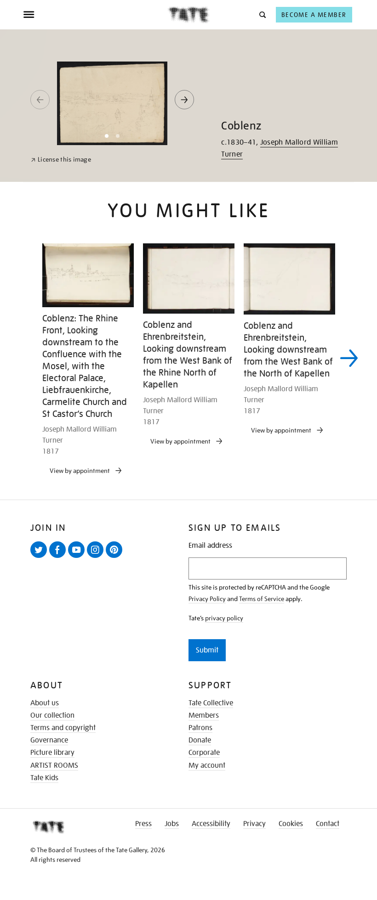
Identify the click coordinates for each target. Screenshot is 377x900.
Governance (49, 740)
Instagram (97, 557)
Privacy (254, 823)
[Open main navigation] (95, 14)
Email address (210, 545)
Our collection (52, 715)
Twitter (40, 557)
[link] (60, 159)
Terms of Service (261, 599)
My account (206, 765)
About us (44, 703)
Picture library (52, 752)
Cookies (291, 823)
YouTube (78, 557)
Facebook (59, 557)
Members (203, 715)
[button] (261, 14)
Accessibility (211, 823)
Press (143, 823)
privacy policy (224, 618)
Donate (199, 740)
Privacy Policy (207, 599)
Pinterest (115, 557)
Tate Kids (44, 777)
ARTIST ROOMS (54, 765)
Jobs (172, 823)
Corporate (204, 752)
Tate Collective (210, 703)
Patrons (200, 727)
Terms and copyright (63, 727)
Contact (327, 823)
